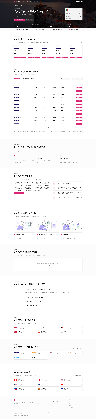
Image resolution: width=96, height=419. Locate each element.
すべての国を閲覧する (77, 375)
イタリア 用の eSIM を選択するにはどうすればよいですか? (37, 289)
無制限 (23, 78)
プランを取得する (19, 57)
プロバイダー (31, 1)
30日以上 (33, 78)
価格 (61, 84)
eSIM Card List (18, 400)
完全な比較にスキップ (77, 42)
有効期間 (44, 84)
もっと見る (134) (47, 127)
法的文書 (69, 401)
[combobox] (65, 79)
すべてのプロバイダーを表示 (76, 348)
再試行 (49, 265)
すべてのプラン (17, 78)
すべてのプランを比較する (18, 19)
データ (35, 84)
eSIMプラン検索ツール (56, 401)
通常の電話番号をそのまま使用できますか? (34, 301)
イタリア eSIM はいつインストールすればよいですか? (36, 297)
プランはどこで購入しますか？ (31, 305)
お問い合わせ (70, 407)
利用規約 (69, 405)
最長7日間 (27, 78)
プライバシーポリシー (72, 403)
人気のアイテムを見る (29, 19)
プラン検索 (36, 1)
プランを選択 (78, 87)
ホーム (24, 1)
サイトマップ (55, 403)
